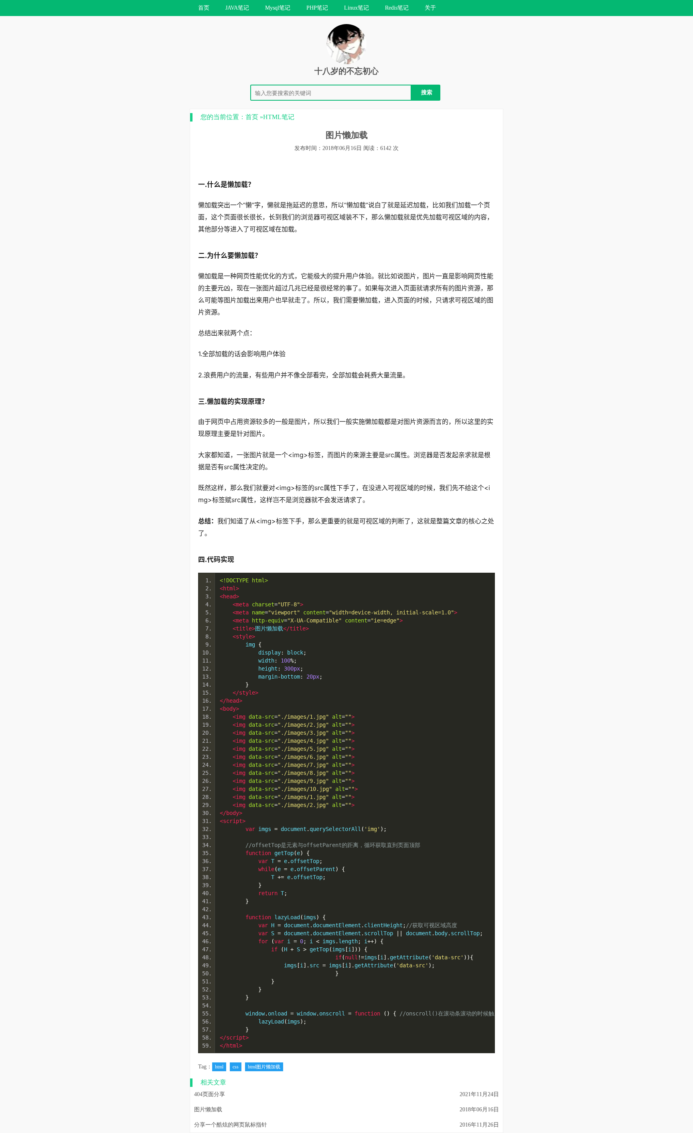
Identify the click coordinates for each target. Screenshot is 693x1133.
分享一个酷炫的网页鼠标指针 (230, 1125)
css (236, 1067)
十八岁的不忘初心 (346, 71)
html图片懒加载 (264, 1067)
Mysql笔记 (277, 8)
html (219, 1067)
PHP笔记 (317, 8)
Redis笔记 (397, 8)
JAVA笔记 (237, 8)
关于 (430, 8)
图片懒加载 (208, 1110)
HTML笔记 (278, 117)
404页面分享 (209, 1094)
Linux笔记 (356, 8)
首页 (203, 8)
